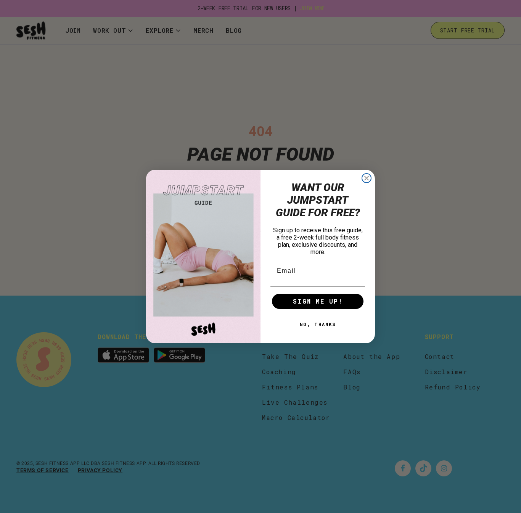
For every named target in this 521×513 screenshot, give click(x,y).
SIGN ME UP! (318, 301)
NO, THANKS (318, 324)
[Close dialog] (366, 178)
